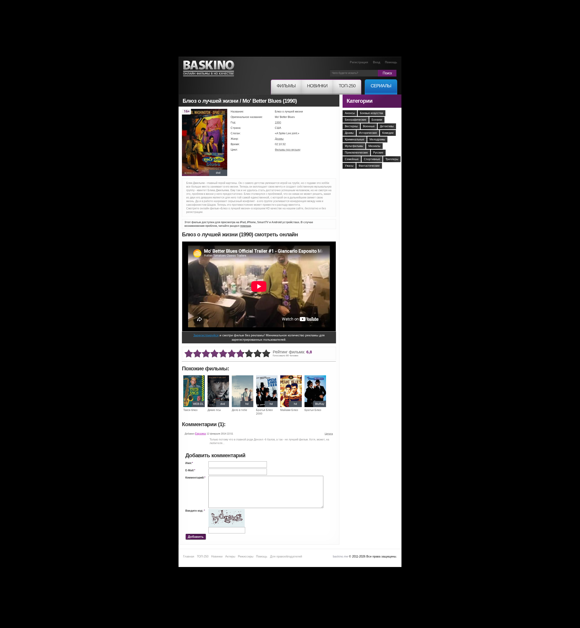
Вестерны (351, 126)
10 (266, 353)
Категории (359, 101)
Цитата (329, 433)
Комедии (388, 132)
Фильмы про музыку (287, 149)
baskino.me (340, 556)
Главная (188, 556)
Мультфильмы (354, 146)
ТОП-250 (202, 556)
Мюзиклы (374, 146)
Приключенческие (356, 152)
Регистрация (359, 62)
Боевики (377, 119)
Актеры (230, 556)
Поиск (387, 73)
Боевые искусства (371, 113)
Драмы (279, 138)
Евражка (200, 433)
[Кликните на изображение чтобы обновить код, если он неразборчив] (226, 510)
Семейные (352, 159)
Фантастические (369, 165)
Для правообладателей (286, 556)
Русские (378, 152)
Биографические (355, 119)
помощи (245, 225)
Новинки (216, 556)
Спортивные (372, 159)
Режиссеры (245, 556)
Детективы (387, 126)
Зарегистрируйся (206, 335)
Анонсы (350, 113)
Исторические (368, 132)
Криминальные (354, 139)
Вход (376, 62)
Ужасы (349, 165)
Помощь (391, 62)
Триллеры (391, 159)
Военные (369, 126)
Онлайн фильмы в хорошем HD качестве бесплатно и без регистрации (208, 68)
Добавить (196, 536)
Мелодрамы (377, 139)
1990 (278, 122)
